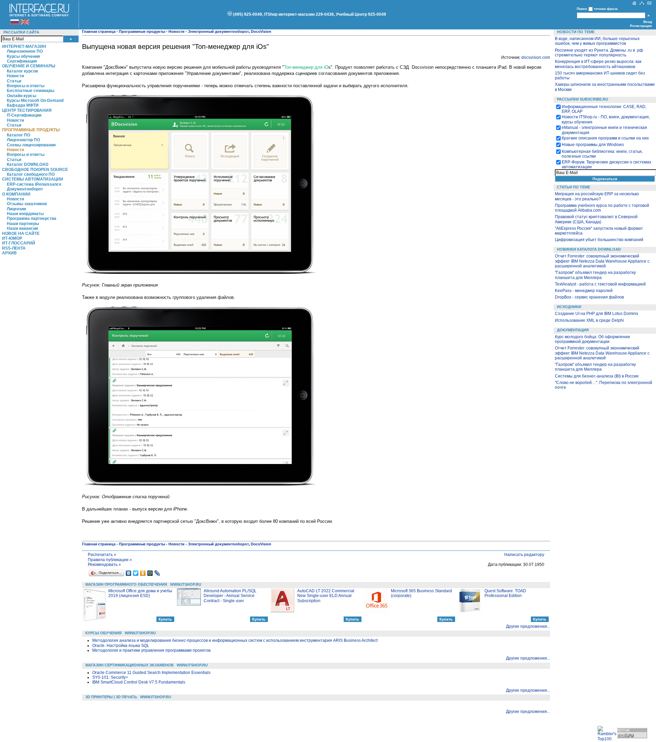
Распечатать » (102, 554)
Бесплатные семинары (30, 90)
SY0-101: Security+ (110, 677)
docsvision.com (535, 57)
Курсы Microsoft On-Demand (35, 100)
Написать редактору (524, 554)
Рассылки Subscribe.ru (582, 99)
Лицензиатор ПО (23, 139)
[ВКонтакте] (128, 573)
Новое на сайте (21, 233)
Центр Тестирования (27, 110)
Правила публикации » (110, 559)
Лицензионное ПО (25, 51)
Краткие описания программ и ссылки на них (605, 138)
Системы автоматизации (32, 179)
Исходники (569, 307)
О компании (16, 194)
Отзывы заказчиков (27, 203)
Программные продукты (31, 130)
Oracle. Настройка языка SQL (120, 645)
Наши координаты (25, 213)
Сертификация (22, 61)
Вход (647, 22)
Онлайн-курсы (21, 95)
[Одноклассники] (143, 573)
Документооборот (25, 189)
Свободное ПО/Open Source (35, 169)
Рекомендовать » (104, 564)
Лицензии (16, 209)
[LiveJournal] (157, 573)
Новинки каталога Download (589, 249)
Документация (573, 330)
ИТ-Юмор (12, 238)
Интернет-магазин (24, 46)
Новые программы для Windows (593, 144)
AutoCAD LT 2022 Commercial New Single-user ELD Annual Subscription (325, 595)
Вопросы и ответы (25, 85)
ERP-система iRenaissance (34, 184)
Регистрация (641, 26)
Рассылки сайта (21, 32)
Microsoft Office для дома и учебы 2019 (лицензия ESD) (140, 593)
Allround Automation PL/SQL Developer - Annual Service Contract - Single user (230, 595)
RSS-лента (14, 248)
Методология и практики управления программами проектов (151, 650)
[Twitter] (135, 573)
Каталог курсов (22, 71)
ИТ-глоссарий (18, 243)
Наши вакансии (22, 228)
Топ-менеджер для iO (306, 67)
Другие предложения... (528, 626)
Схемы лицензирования (31, 145)
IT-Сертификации (24, 115)
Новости (15, 76)
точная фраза (606, 9)
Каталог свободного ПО (31, 174)
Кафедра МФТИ (23, 105)
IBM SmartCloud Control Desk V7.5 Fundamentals (138, 682)
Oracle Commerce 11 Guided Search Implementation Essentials (151, 672)
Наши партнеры (23, 223)
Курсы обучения (23, 56)
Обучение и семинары (28, 66)
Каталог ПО (18, 135)
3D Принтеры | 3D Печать (111, 697)
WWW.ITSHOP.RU (185, 584)
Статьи (14, 81)
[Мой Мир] (150, 573)
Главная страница (98, 31)
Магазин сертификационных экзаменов (129, 665)
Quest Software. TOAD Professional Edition (505, 593)
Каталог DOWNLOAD (28, 164)
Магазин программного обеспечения (126, 584)
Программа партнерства (31, 218)
